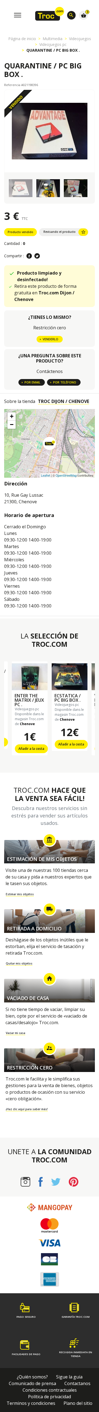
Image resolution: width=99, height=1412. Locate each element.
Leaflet (45, 475)
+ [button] (11, 416)
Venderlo (50, 339)
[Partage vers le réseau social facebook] (29, 256)
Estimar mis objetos (20, 894)
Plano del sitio (78, 1403)
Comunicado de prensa (32, 1383)
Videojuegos (80, 38)
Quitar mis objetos (19, 963)
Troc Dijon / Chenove (63, 401)
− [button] (11, 424)
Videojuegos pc (53, 44)
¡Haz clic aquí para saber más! (27, 1109)
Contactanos (77, 1383)
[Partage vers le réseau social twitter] (37, 256)
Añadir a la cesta (31, 748)
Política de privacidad (49, 1397)
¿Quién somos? (32, 1377)
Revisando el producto (64, 232)
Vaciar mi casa (15, 1033)
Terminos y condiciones (31, 1403)
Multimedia (52, 38)
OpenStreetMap (66, 475)
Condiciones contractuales (50, 1390)
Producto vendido (20, 232)
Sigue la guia (69, 1377)
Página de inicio (22, 38)
